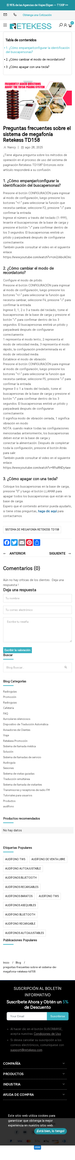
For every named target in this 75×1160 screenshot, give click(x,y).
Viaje (6, 735)
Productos (9, 801)
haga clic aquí (47, 511)
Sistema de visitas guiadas (18, 773)
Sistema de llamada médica (19, 746)
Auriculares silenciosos (16, 719)
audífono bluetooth (20, 914)
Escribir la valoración (17, 650)
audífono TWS (15, 859)
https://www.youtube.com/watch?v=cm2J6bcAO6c (37, 257)
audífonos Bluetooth (21, 877)
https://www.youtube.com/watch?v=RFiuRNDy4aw (37, 467)
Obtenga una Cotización (37, 15)
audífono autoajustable (23, 868)
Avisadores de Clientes (16, 730)
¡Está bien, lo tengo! (50, 1131)
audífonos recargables (21, 887)
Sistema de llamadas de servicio (22, 757)
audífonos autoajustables (24, 933)
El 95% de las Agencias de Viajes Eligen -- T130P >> (37, 5)
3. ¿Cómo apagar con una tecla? (27, 67)
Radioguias (10, 702)
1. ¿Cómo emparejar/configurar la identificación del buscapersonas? (38, 50)
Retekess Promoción (15, 741)
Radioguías (10, 691)
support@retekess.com (26, 1050)
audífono (8, 806)
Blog (18, 962)
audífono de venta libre (48, 859)
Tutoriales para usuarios (17, 795)
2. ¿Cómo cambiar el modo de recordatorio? (35, 59)
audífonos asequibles (20, 905)
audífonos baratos (18, 896)
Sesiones (8, 768)
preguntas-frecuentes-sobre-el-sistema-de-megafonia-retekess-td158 (30, 969)
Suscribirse (57, 1016)
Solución (8, 751)
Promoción (9, 697)
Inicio (6, 962)
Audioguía (9, 762)
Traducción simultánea (16, 779)
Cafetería (8, 708)
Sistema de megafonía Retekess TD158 (32, 529)
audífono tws (49, 896)
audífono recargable (20, 923)
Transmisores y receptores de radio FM (26, 790)
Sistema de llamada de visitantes (22, 784)
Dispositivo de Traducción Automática (25, 724)
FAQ (5, 713)
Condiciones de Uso (47, 1033)
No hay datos (12, 830)
